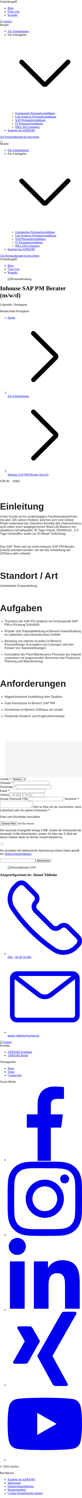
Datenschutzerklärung (21, 1486)
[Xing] (45, 1385)
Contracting (15, 1075)
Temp (11, 1071)
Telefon (4, 794)
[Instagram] (45, 1234)
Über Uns (13, 11)
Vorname (7, 782)
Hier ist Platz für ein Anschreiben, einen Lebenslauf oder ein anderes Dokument (40, 811)
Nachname (8, 786)
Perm (11, 1068)
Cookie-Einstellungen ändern (25, 1493)
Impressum (14, 1482)
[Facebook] (45, 1159)
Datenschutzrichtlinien (18, 853)
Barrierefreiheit (17, 1489)
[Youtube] (45, 1460)
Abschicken (43, 860)
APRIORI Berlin (18, 1055)
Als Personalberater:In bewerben (19, 136)
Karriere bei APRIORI (21, 1479)
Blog (11, 8)
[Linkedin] (45, 1310)
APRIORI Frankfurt (20, 1052)
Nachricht (71, 798)
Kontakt (12, 15)
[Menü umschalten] (1, 141)
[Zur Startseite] (6, 21)
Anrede (6, 779)
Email (5, 790)
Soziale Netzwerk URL (14, 798)
